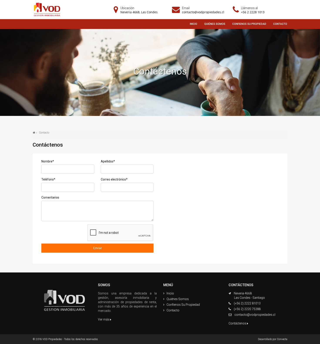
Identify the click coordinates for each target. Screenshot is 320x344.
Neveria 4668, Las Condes (139, 12)
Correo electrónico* (114, 179)
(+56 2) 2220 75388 (247, 309)
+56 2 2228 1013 (252, 12)
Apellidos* (108, 161)
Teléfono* (48, 179)
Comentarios (50, 197)
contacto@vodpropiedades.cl (203, 12)
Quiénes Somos (178, 299)
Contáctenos (238, 323)
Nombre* (47, 161)
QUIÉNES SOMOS (214, 23)
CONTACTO (280, 23)
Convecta (282, 339)
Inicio (170, 293)
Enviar (97, 248)
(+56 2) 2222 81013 (247, 303)
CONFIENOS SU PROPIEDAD (249, 23)
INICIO (193, 23)
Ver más (104, 319)
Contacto (173, 310)
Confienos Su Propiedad (183, 304)
